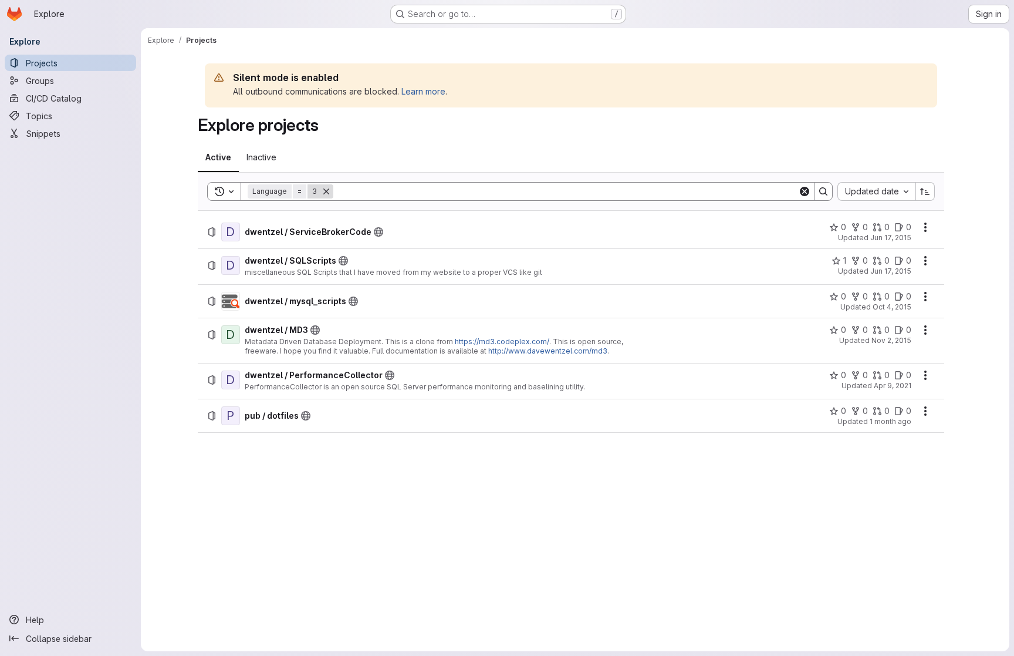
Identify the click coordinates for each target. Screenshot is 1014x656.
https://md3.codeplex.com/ (502, 341)
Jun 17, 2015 (890, 237)
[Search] (823, 191)
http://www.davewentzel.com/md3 (547, 350)
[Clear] (804, 191)
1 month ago (890, 421)
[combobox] (876, 191)
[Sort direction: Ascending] (925, 191)
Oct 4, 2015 (892, 306)
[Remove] (326, 191)
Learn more (423, 91)
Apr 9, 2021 (892, 385)
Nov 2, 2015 (891, 340)
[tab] (218, 157)
